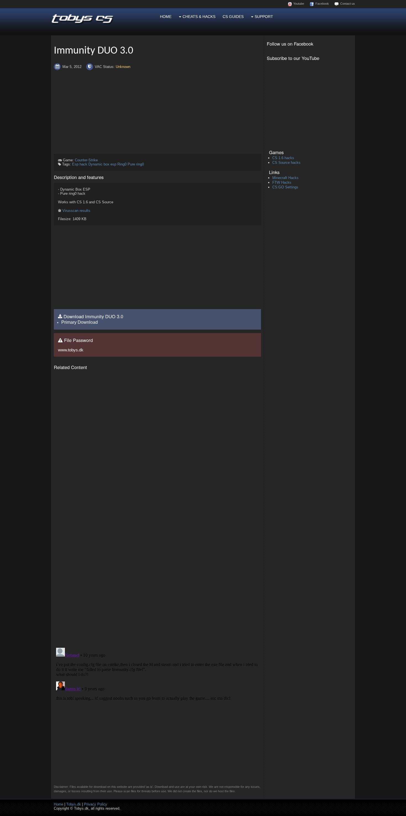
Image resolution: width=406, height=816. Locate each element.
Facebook (322, 3)
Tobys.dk (73, 804)
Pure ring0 (136, 164)
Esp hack (79, 164)
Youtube (298, 3)
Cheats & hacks (198, 16)
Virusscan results (76, 211)
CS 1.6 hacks (283, 158)
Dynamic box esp (102, 164)
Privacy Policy (95, 804)
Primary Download (79, 322)
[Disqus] (157, 572)
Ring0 (121, 164)
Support (263, 16)
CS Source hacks (286, 162)
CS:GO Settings (285, 187)
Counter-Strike (86, 160)
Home (166, 16)
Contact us (347, 3)
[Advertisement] (157, 112)
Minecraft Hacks (285, 178)
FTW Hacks (281, 182)
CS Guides (233, 16)
